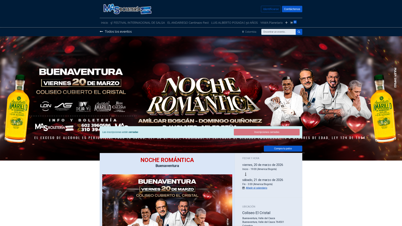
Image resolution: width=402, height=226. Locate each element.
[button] (286, 22)
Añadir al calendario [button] (256, 187)
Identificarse (271, 9)
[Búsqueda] (299, 32)
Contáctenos (292, 9)
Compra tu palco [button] (283, 148)
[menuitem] (104, 22)
